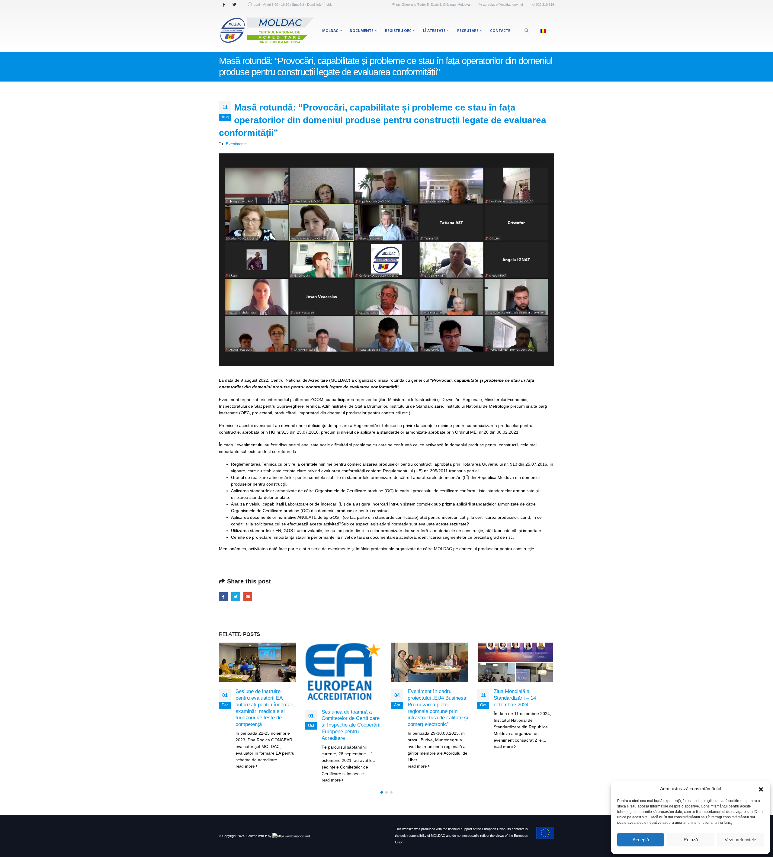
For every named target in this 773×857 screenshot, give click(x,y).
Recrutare (468, 30)
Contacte (500, 30)
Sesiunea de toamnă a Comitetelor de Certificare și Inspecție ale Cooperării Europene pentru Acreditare (351, 725)
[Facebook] (223, 4)
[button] (761, 789)
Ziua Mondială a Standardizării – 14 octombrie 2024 (515, 698)
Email (247, 596)
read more (246, 766)
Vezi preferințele (740, 839)
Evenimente (236, 144)
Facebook (223, 596)
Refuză (691, 839)
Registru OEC (398, 30)
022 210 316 (544, 4)
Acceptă (641, 839)
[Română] (544, 30)
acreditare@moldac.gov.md (503, 4)
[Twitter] (234, 4)
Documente (362, 30)
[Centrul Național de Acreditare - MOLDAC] (266, 31)
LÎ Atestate (434, 30)
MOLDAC (330, 30)
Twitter (235, 596)
